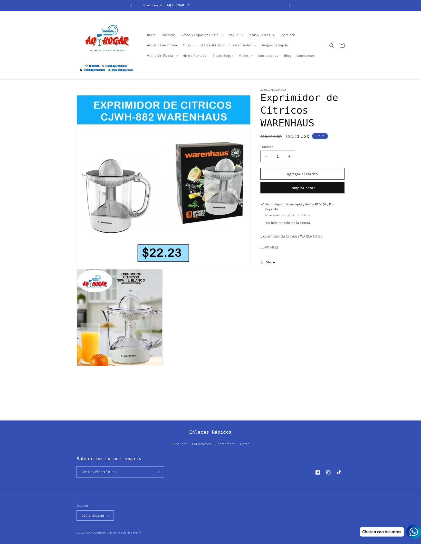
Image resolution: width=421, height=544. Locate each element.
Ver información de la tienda (287, 223)
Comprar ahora (302, 188)
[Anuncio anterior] (131, 5)
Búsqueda (179, 444)
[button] (202, 35)
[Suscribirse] (158, 472)
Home (244, 444)
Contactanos (225, 444)
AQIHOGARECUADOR (99, 532)
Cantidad (266, 147)
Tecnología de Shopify (127, 532)
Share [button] (270, 262)
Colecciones (201, 444)
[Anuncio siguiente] (290, 5)
